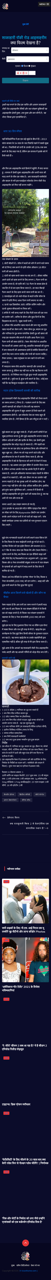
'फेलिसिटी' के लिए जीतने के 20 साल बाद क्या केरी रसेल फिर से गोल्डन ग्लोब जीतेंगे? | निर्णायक (25, 1161)
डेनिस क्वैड (26, 800)
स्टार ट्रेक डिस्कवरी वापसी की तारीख (21, 390)
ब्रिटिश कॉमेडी (25, 794)
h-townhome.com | (28, 1270)
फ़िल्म (25, 66)
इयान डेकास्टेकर (10, 800)
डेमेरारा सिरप (13, 817)
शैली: (4, 58)
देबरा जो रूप (35, 1265)
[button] (44, 4)
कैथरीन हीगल (9, 794)
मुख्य (13, 1265)
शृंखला (33, 66)
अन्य (6, 881)
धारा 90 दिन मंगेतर (12, 131)
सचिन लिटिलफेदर (23, 1265)
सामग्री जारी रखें (8, 658)
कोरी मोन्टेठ (39, 794)
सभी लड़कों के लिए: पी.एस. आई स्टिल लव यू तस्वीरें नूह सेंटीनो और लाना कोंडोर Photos (23, 929)
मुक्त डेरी (25, 24)
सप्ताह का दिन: (6, 50)
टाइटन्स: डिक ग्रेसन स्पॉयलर (16, 1104)
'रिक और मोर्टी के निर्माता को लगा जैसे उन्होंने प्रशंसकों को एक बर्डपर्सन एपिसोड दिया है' (23, 1220)
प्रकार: (18, 66)
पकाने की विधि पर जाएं (10, 101)
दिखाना (25, 80)
